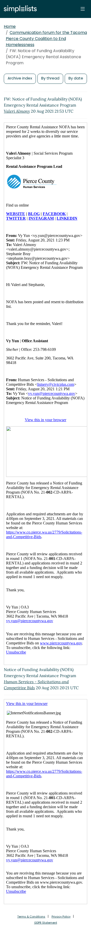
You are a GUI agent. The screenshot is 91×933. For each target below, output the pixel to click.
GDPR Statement (45, 923)
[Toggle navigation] (82, 8)
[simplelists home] (19, 9)
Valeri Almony (17, 111)
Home (10, 26)
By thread (50, 78)
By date (76, 78)
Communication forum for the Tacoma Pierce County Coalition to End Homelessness (46, 39)
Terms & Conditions (31, 917)
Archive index (20, 78)
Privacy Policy (61, 917)
